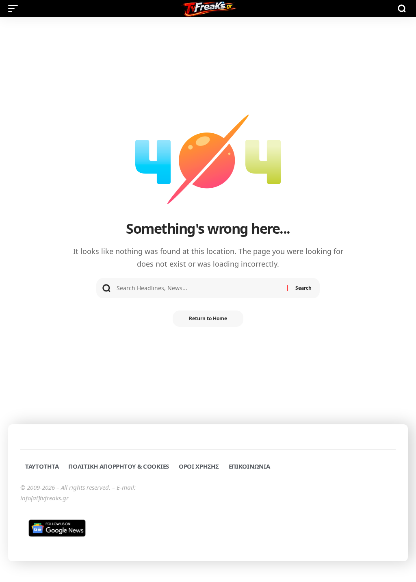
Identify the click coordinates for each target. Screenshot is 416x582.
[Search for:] (198, 288)
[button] (15, 8)
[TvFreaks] (208, 8)
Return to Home (208, 318)
